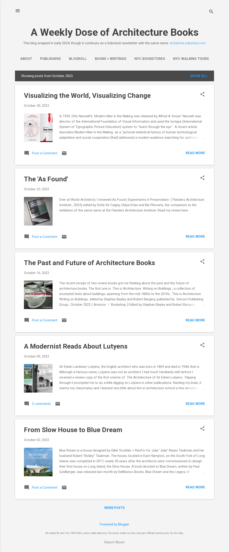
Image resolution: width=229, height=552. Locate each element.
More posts (114, 508)
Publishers (50, 59)
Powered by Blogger (114, 524)
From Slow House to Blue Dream (73, 430)
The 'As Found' (46, 179)
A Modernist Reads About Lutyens (75, 346)
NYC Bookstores (149, 59)
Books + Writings (110, 59)
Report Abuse (114, 542)
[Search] (211, 12)
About (26, 59)
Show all (199, 76)
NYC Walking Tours (191, 59)
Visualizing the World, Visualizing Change (87, 95)
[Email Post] (64, 155)
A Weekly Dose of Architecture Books (115, 32)
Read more (195, 153)
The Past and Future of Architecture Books (89, 263)
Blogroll (78, 59)
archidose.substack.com (188, 43)
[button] (202, 95)
